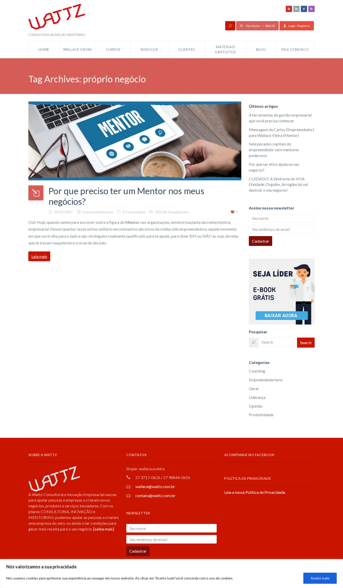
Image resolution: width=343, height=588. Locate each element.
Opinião (256, 406)
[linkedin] (296, 9)
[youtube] (289, 9)
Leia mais (39, 256)
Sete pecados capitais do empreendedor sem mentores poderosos (274, 149)
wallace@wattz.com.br (155, 486)
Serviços (149, 49)
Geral (253, 388)
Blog (261, 49)
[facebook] (304, 9)
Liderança (257, 397)
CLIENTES (186, 49)
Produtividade (261, 414)
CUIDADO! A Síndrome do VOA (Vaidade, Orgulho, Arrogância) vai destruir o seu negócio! (278, 184)
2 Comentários (134, 212)
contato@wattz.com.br (155, 495)
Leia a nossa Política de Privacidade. (255, 492)
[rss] (311, 9)
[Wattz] (56, 19)
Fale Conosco (295, 49)
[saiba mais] (103, 528)
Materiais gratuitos (225, 49)
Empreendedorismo (98, 212)
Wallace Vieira (77, 49)
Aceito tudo (320, 578)
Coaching (257, 370)
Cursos (113, 49)
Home (44, 49)
